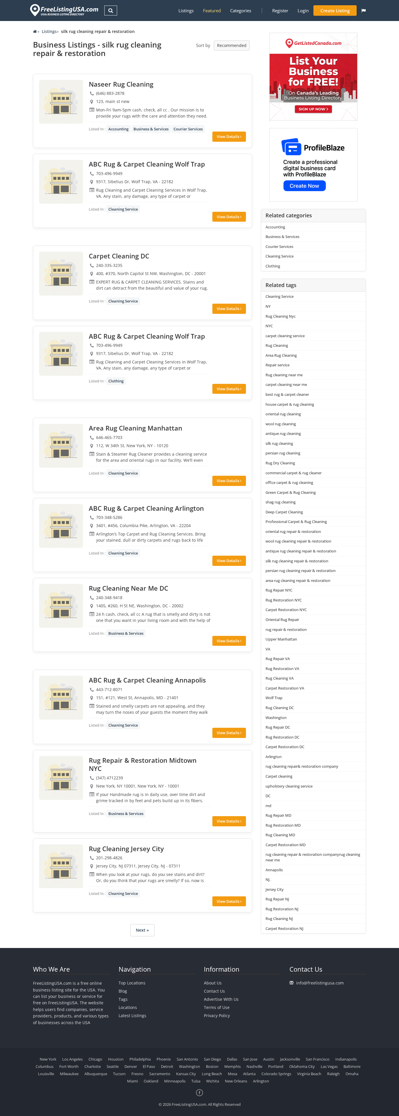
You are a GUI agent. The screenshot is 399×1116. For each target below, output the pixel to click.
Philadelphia (140, 1059)
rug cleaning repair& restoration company (302, 766)
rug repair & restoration (286, 629)
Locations (128, 1007)
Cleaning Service (123, 209)
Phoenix (164, 1059)
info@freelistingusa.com (320, 983)
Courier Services (188, 129)
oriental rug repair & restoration (293, 531)
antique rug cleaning (283, 433)
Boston (212, 1066)
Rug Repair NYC (279, 590)
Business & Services (151, 129)
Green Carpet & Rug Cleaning (291, 492)
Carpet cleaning (279, 776)
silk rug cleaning (279, 443)
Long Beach (212, 1073)
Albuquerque (95, 1073)
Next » (142, 930)
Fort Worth (69, 1066)
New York (48, 1059)
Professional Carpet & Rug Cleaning (296, 521)
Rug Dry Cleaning (280, 463)
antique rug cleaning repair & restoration (301, 551)
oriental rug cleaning (283, 414)
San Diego (212, 1059)
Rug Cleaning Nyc (281, 316)
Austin (268, 1059)
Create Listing (335, 10)
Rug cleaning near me (284, 374)
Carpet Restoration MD (286, 844)
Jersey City (275, 889)
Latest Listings (132, 1015)
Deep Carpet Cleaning (284, 512)
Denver (130, 1066)
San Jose (250, 1059)
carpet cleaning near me (286, 384)
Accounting (118, 129)
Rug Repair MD (278, 815)
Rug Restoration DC (282, 737)
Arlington (274, 756)
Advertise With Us (221, 999)
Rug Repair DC (278, 727)
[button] (363, 10)
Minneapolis (174, 1081)
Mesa (232, 1073)
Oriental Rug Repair (282, 619)
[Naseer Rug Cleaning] (61, 101)
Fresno (137, 1073)
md (268, 805)
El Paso (149, 1066)
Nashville (254, 1066)
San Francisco (317, 1059)
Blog (123, 991)
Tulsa (195, 1081)
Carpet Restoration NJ (284, 928)
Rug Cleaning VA (280, 678)
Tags (123, 999)
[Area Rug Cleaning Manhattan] (61, 445)
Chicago (95, 1059)
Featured (212, 10)
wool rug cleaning (281, 423)
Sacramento (159, 1073)
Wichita (212, 1081)
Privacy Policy (217, 1015)
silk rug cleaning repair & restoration (297, 561)
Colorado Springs (276, 1073)
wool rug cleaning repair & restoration (298, 541)
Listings (186, 10)
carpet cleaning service (285, 335)
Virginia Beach (309, 1073)
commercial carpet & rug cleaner (294, 472)
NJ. (268, 879)
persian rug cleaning (283, 453)
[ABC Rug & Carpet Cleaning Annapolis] (61, 697)
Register (280, 10)
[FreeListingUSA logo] (63, 10)
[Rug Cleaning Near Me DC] (61, 605)
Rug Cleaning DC (280, 707)
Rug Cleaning (277, 345)
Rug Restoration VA (282, 668)
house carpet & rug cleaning (290, 404)
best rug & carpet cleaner (287, 394)
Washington (276, 717)
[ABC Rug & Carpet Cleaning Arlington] (61, 525)
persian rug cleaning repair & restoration (301, 570)
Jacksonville (290, 1059)
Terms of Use (217, 1007)
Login (303, 10)
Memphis (232, 1066)
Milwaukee (69, 1073)
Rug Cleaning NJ (279, 918)
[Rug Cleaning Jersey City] (61, 866)
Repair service (277, 365)
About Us (213, 983)
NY (268, 306)
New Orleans (236, 1081)
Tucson (119, 1073)
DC (268, 795)
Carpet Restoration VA (285, 688)
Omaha (352, 1073)
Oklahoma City (302, 1066)
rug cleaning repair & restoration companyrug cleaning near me (313, 857)
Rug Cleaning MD (280, 834)
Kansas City (186, 1073)
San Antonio (187, 1059)
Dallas (232, 1059)
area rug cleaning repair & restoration (298, 580)
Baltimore (352, 1066)
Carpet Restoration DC (285, 746)
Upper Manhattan (281, 639)
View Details (228, 136)
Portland (275, 1066)
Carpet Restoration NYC (286, 609)
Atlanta (249, 1073)
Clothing (116, 381)
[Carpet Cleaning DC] (61, 273)
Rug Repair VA (278, 658)
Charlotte (92, 1066)
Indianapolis (346, 1059)
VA (268, 649)
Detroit (167, 1066)
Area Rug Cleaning (281, 355)
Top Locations (132, 983)
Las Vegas (329, 1066)
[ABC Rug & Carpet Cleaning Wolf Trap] (61, 181)
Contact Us (214, 991)
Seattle (113, 1066)
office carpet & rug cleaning (289, 482)
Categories (240, 10)
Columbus (44, 1066)
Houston (116, 1059)
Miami (132, 1081)
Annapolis (274, 869)
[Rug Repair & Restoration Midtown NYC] (61, 778)
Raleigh (333, 1073)
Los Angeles (72, 1059)
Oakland (151, 1081)
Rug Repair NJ (277, 899)
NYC (269, 325)
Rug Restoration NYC (284, 600)
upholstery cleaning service (289, 786)
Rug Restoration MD (283, 825)
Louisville (46, 1073)
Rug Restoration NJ (282, 909)
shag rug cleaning (281, 502)
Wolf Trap (274, 697)
